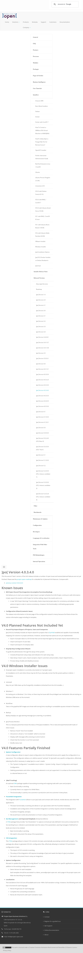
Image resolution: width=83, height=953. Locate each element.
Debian (37, 111)
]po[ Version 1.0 (40, 295)
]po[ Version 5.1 (40, 455)
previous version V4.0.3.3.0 (14, 583)
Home (7, 22)
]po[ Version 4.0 (40, 364)
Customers (52, 22)
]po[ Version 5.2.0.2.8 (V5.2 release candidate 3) (43, 497)
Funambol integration (14, 797)
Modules (35, 22)
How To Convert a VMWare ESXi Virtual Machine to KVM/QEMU (42, 130)
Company (26, 27)
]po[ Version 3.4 (40, 332)
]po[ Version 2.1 (40, 305)
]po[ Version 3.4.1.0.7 (42, 342)
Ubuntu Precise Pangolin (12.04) (42, 179)
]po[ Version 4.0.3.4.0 (42, 390)
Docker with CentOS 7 (41, 122)
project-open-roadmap (24, 579)
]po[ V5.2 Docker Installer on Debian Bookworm (42, 258)
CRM (15, 783)
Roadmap (39, 289)
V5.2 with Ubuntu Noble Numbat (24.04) (42, 234)
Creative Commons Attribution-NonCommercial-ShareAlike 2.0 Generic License (53, 947)
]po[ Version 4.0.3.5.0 (42, 396)
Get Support (48, 926)
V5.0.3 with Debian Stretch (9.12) (40, 192)
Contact (46, 917)
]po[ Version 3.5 (40, 353)
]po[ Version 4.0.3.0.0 (42, 374)
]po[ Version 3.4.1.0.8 (42, 348)
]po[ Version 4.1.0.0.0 (42, 417)
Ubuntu (37, 172)
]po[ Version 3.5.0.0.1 (42, 358)
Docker (37, 117)
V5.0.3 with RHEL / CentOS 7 (40, 201)
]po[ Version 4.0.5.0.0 (42, 406)
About (46, 935)
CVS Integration (11, 838)
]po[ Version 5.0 (40, 428)
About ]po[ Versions (42, 284)
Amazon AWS (39, 101)
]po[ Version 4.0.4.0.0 (42, 401)
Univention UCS (40, 186)
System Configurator (13, 752)
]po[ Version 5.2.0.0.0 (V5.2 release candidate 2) (43, 485)
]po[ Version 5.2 (40, 466)
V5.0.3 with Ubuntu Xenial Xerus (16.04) (43, 209)
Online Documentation (51, 930)
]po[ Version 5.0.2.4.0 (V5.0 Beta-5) (42, 439)
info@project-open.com (15, 937)
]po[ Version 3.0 (40, 310)
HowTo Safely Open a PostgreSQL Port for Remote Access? (41, 142)
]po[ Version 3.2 (40, 321)
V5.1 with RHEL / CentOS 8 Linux (42, 217)
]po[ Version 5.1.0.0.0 (42, 460)
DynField (52, 632)
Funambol (22, 800)
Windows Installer (40, 247)
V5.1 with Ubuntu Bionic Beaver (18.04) (42, 226)
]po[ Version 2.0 (40, 300)
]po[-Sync (38, 266)
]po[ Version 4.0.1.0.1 (42, 369)
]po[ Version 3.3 (40, 326)
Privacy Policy (7, 950)
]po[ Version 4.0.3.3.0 (42, 385)
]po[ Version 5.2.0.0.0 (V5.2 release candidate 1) (43, 474)
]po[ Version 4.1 (40, 412)
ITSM (8, 822)
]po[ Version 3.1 (40, 316)
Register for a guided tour (52, 921)
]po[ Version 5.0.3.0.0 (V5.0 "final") (42, 448)
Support (43, 22)
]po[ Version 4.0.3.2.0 (42, 380)
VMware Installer (40, 241)
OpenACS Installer (40, 150)
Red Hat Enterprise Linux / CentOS (42, 165)
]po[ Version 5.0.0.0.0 (42, 433)
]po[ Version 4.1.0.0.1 (42, 422)
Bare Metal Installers (41, 106)
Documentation (65, 22)
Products (26, 22)
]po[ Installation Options (42, 252)
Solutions (15, 22)
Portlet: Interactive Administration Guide (41, 157)
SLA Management (12, 819)
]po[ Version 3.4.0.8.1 (42, 337)
